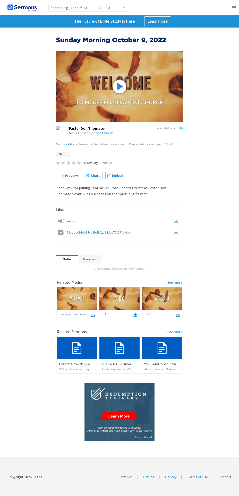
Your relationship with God (165, 364)
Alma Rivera (152, 369)
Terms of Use (197, 477)
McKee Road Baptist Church (91, 133)
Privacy (170, 477)
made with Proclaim (166, 128)
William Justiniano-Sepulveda (79, 369)
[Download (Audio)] (177, 221)
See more (174, 282)
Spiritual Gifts (65, 144)
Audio (71, 221)
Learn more (158, 21)
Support (225, 477)
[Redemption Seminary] (119, 412)
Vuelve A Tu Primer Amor (121, 364)
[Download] (93, 315)
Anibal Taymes (112, 369)
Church (62, 154)
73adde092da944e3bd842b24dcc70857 (99, 232)
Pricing (149, 477)
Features (126, 477)
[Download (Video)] (177, 232)
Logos (37, 477)
